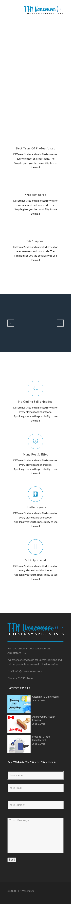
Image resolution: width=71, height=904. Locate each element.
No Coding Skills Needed (35, 401)
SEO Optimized (35, 560)
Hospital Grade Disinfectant (41, 738)
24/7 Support (35, 241)
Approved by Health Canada (43, 718)
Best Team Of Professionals (35, 148)
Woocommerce (35, 194)
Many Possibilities (35, 454)
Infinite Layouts (36, 507)
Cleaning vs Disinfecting (45, 696)
